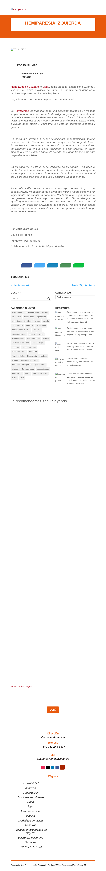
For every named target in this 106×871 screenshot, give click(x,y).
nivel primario (26, 360)
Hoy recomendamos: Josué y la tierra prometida (48, 632)
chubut (37, 321)
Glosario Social (31, 73)
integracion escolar (19, 352)
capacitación (41, 317)
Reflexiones (33, 422)
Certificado (28, 321)
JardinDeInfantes (18, 356)
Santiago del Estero (40, 373)
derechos (29, 325)
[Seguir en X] (48, 767)
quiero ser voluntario (30, 837)
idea (30, 806)
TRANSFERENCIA (30, 846)
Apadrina (30, 788)
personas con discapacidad (22, 365)
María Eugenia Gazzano (25, 86)
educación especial (19, 334)
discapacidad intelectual (21, 330)
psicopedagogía (43, 369)
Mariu (46, 86)
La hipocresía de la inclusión (34, 602)
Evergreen (17, 455)
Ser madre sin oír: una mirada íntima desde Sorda (48, 572)
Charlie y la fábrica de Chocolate (38, 481)
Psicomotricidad (28, 369)
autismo (45, 312)
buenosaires (16, 317)
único (22, 378)
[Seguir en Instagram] (43, 767)
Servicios (30, 842)
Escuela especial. (33, 339)
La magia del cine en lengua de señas (39, 542)
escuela (40, 334)
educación (37, 330)
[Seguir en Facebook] (57, 767)
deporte (20, 325)
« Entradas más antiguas (21, 686)
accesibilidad (17, 312)
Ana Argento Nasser (31, 312)
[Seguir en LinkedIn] (52, 767)
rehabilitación (17, 373)
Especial (46, 339)
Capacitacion (31, 792)
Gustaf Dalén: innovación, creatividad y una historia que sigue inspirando (53, 449)
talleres (14, 378)
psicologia (15, 369)
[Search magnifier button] (49, 299)
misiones (15, 360)
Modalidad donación (30, 820)
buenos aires (29, 317)
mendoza (43, 356)
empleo (32, 334)
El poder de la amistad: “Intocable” (38, 511)
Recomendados (20, 422)
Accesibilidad (31, 783)
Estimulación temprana (20, 343)
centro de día (17, 321)
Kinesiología (32, 356)
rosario (27, 373)
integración (33, 352)
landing (30, 815)
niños (36, 360)
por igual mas (40, 365)
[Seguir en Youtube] (62, 767)
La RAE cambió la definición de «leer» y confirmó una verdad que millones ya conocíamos (53, 417)
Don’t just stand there (31, 797)
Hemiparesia (22, 110)
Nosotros (30, 825)
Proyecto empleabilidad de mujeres (30, 831)
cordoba (46, 321)
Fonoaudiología (38, 343)
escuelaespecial (18, 339)
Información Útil (30, 811)
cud (13, 325)
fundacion (15, 347)
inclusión (32, 347)
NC (42, 73)
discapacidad (41, 325)
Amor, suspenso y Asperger (33, 663)
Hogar (24, 347)
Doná (53, 709)
